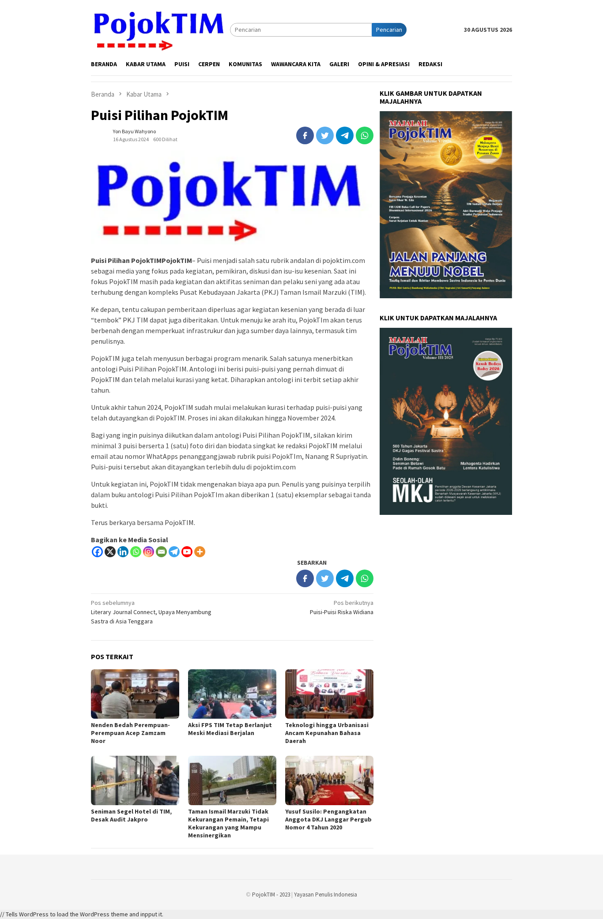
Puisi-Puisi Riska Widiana (341, 607)
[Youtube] (186, 551)
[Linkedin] (122, 551)
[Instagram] (148, 551)
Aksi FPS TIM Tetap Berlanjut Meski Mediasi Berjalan (230, 729)
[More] (199, 551)
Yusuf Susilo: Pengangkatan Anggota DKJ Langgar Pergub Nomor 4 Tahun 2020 (328, 819)
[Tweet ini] (325, 135)
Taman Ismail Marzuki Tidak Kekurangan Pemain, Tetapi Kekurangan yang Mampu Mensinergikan (228, 823)
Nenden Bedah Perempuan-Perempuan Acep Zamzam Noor (130, 733)
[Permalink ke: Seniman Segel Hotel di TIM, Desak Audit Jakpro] (135, 780)
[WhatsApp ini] (364, 135)
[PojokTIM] (160, 29)
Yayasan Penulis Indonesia (325, 894)
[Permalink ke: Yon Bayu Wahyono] (100, 135)
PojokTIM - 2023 (271, 894)
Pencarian (389, 30)
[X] (110, 551)
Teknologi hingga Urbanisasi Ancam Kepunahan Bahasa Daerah (327, 733)
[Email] (161, 551)
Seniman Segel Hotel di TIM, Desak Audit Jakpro (131, 815)
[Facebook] (97, 551)
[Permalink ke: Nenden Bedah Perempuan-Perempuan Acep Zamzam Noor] (135, 694)
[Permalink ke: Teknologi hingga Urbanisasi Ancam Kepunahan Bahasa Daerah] (329, 694)
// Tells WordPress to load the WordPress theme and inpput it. (81, 914)
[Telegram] (174, 551)
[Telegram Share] (345, 135)
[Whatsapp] (135, 551)
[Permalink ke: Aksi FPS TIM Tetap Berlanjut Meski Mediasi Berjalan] (232, 694)
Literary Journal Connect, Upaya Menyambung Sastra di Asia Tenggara (151, 612)
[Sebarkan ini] (305, 135)
